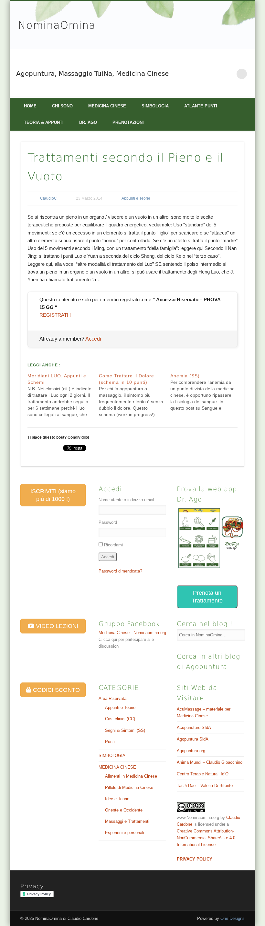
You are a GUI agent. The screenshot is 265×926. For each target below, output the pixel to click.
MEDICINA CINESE (107, 106)
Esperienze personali (124, 832)
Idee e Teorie (117, 798)
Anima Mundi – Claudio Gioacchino (209, 762)
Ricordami (113, 545)
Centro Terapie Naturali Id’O (202, 774)
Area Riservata (112, 698)
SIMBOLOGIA (155, 106)
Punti (110, 741)
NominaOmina (57, 25)
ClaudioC (48, 198)
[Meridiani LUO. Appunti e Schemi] (63, 395)
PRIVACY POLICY (194, 859)
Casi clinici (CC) (120, 718)
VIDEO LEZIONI (56, 626)
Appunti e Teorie (136, 198)
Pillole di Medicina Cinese (129, 787)
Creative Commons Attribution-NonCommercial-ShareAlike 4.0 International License (206, 838)
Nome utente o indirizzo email (126, 499)
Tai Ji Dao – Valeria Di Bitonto (205, 785)
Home (30, 106)
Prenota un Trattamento (207, 597)
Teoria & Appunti (44, 122)
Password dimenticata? (120, 571)
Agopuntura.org (191, 750)
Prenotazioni (128, 122)
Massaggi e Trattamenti (127, 821)
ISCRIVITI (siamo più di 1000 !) (53, 495)
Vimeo (228, 74)
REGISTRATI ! (55, 315)
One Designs (232, 918)
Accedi (93, 339)
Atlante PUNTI (200, 106)
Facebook (215, 74)
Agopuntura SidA (192, 739)
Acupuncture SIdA (194, 727)
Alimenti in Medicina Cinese (131, 776)
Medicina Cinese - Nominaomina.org (132, 632)
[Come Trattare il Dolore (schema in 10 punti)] (134, 395)
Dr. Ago (88, 122)
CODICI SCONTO (55, 690)
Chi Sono (62, 106)
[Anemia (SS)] (206, 392)
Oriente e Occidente (124, 810)
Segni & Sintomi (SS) (125, 730)
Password (108, 522)
